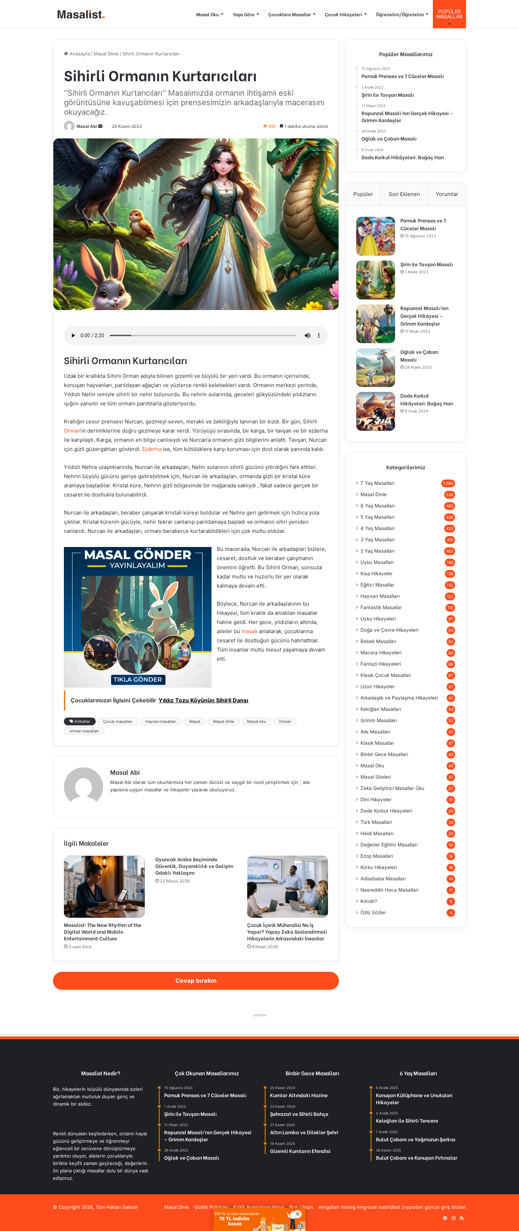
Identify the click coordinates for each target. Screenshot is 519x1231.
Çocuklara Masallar (289, 14)
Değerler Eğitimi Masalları (389, 845)
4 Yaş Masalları (377, 528)
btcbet (459, 1207)
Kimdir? (368, 901)
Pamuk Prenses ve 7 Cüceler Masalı (423, 224)
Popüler (363, 194)
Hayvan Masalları (380, 596)
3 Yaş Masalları (377, 539)
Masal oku (256, 721)
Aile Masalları (375, 732)
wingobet (328, 1207)
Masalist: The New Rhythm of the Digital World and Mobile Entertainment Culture (102, 931)
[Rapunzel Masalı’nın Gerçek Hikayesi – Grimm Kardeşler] (375, 323)
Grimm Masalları (378, 720)
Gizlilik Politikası (211, 1207)
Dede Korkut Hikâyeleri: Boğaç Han (426, 399)
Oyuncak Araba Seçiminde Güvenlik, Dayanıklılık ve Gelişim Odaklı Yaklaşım (194, 865)
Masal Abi (87, 126)
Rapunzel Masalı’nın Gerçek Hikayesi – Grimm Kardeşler (424, 315)
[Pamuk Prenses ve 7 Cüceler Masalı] (375, 236)
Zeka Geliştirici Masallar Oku (392, 788)
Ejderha (151, 449)
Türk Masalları (376, 822)
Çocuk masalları (117, 721)
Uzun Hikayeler (377, 686)
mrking (348, 1207)
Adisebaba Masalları (383, 878)
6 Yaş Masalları (377, 506)
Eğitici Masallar (377, 585)
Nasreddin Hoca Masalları (389, 890)
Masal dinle (223, 721)
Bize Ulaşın (301, 1207)
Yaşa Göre (244, 14)
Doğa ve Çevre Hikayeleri (389, 630)
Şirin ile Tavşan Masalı (426, 264)
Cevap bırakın (196, 980)
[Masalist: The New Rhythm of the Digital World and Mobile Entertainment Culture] (104, 887)
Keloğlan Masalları (380, 709)
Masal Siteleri (375, 777)
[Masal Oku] (79, 14)
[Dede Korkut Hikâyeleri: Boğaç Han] (375, 411)
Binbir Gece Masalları (384, 754)
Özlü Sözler (373, 912)
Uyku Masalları (377, 562)
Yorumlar (447, 194)
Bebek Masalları (378, 641)
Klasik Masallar (377, 743)
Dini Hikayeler (376, 799)
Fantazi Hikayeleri (380, 664)
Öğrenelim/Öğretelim (400, 14)
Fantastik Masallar (381, 607)
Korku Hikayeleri (378, 867)
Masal (194, 721)
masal (248, 631)
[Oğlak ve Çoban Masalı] (375, 367)
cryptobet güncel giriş (426, 1207)
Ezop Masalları (376, 856)
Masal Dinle (106, 54)
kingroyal (367, 1207)
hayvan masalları (160, 721)
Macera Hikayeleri (380, 652)
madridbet (389, 1207)
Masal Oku (207, 14)
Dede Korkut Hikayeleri (386, 811)
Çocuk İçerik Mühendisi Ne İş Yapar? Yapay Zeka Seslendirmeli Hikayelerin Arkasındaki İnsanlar (287, 931)
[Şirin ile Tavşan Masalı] (375, 280)
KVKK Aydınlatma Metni (258, 1207)
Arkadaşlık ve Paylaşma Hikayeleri (399, 698)
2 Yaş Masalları (377, 551)
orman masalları (84, 731)
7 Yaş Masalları (377, 483)
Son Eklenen (404, 194)
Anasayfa (79, 54)
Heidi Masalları (376, 833)
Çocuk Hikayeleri (343, 14)
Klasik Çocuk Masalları (385, 675)
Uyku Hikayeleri (378, 619)
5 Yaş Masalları (377, 517)
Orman (72, 430)
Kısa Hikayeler (376, 573)
